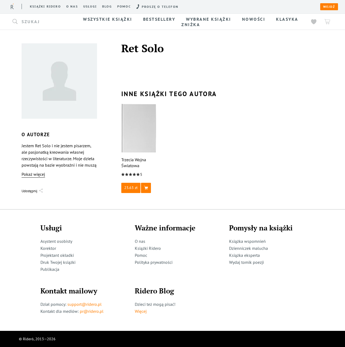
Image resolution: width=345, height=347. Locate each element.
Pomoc (124, 6)
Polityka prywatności (153, 262)
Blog (107, 6)
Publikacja (49, 269)
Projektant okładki (57, 255)
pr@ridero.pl (92, 311)
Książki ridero (45, 6)
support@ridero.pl (84, 304)
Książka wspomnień (247, 241)
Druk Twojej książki (57, 262)
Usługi (90, 6)
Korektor (48, 248)
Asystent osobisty (56, 241)
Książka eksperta (244, 255)
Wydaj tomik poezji (246, 262)
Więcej (141, 311)
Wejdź (329, 7)
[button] (42, 22)
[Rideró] (12, 6)
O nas (72, 6)
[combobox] (42, 22)
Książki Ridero (148, 248)
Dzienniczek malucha (248, 248)
